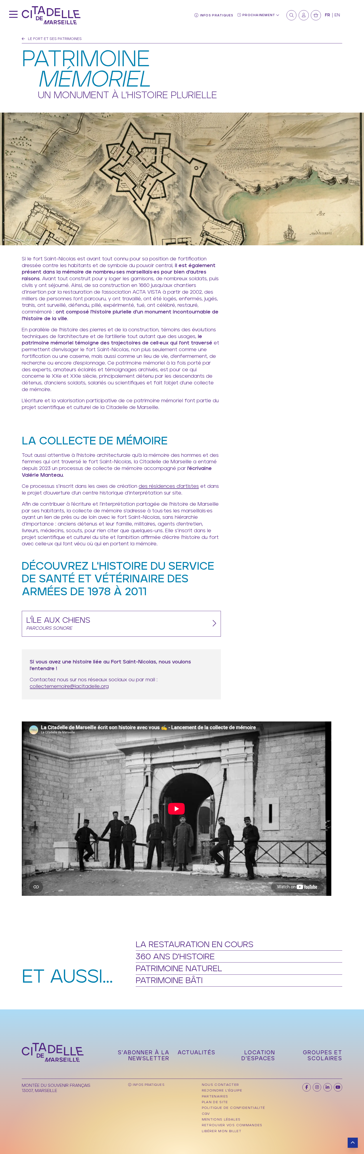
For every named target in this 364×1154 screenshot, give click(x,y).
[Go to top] (353, 1143)
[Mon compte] (304, 15)
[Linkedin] (327, 1087)
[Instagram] (317, 1087)
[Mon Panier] (316, 15)
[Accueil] (51, 15)
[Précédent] (23, 39)
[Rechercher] (291, 15)
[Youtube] (338, 1087)
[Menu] (13, 15)
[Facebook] (306, 1087)
